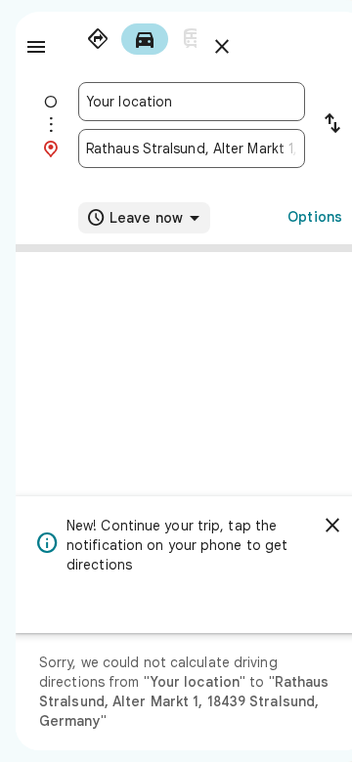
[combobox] (191, 101)
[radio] (97, 39)
